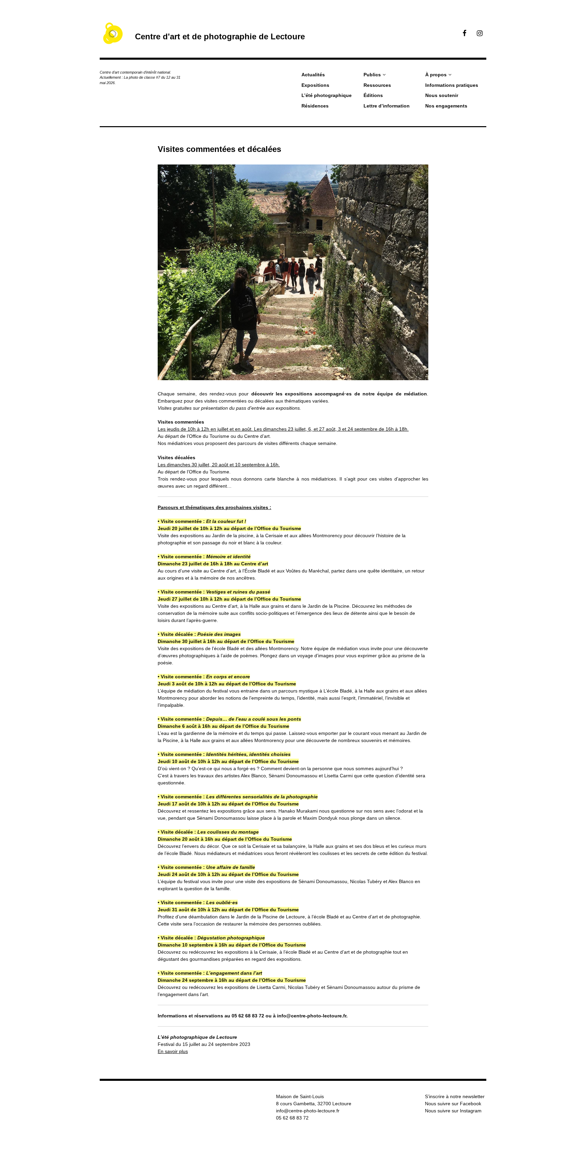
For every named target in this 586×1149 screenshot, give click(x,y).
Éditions (373, 95)
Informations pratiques (451, 85)
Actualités (313, 74)
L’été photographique (326, 95)
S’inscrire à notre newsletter (455, 1096)
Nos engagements (446, 106)
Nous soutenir (441, 95)
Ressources (377, 85)
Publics (372, 74)
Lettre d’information (387, 106)
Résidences (315, 106)
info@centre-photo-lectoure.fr (307, 1110)
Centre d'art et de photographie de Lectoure (220, 36)
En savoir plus (173, 1051)
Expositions (315, 85)
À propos (436, 74)
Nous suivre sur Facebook (453, 1103)
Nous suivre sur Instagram (453, 1110)
